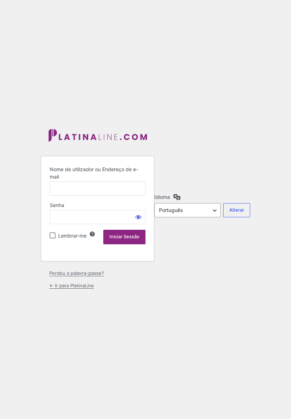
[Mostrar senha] (138, 217)
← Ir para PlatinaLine (71, 285)
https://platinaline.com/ (98, 135)
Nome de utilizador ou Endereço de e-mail (94, 173)
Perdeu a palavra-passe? (76, 273)
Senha (57, 205)
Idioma (162, 197)
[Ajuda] (92, 234)
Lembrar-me (72, 236)
